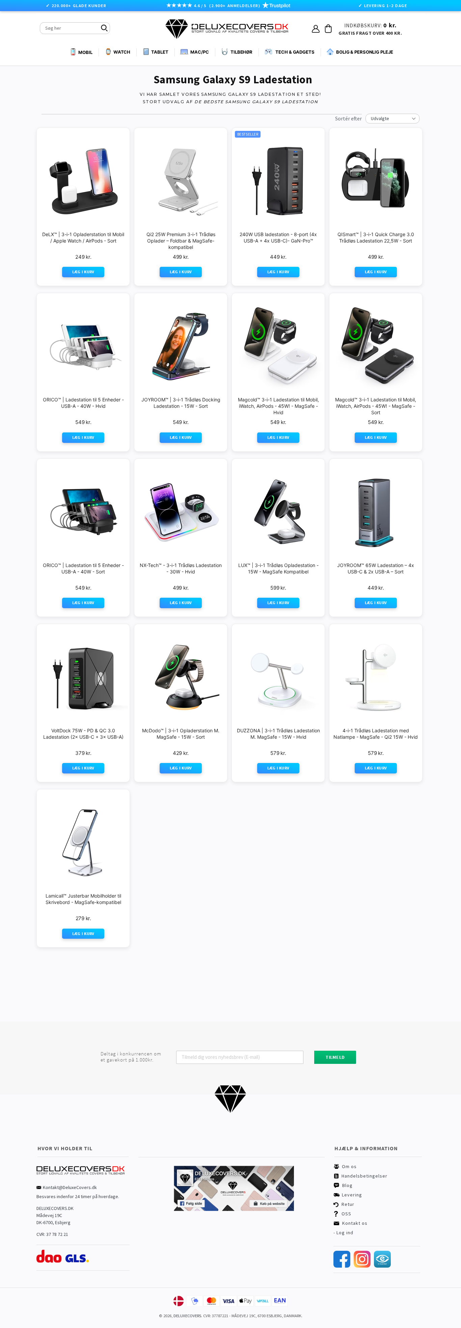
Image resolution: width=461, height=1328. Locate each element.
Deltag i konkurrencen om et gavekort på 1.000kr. (131, 1057)
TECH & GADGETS (295, 52)
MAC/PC (199, 52)
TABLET (159, 52)
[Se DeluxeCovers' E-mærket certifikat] (382, 1266)
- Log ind (343, 1233)
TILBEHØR (241, 52)
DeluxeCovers (187, 1315)
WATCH (121, 52)
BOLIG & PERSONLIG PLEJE (364, 52)
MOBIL (85, 52)
